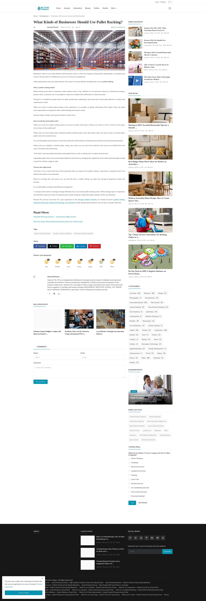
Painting (134, 475)
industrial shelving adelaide (83, 233)
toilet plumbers (165, 435)
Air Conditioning (137, 326)
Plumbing (134, 463)
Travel (149, 353)
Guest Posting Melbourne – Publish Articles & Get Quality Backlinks (56, 585)
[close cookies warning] (42, 578)
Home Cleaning (136, 458)
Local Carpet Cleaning (155, 426)
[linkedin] (152, 538)
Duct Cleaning (136, 312)
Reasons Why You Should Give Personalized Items (155, 41)
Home (58, 8)
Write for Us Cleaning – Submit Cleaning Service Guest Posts (93, 590)
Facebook (158, 358)
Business (149, 293)
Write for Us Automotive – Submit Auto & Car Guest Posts (138, 587)
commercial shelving (56, 203)
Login (157, 2)
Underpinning (135, 316)
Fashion (134, 363)
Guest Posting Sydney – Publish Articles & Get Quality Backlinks (55, 587)
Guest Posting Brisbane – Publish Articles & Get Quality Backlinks (127, 583)
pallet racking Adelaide (42, 233)
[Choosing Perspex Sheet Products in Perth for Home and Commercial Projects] (88, 553)
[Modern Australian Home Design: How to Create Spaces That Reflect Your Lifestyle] (150, 183)
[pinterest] (146, 538)
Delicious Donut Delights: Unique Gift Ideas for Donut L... (47, 333)
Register (163, 2)
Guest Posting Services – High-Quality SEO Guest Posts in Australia (105, 585)
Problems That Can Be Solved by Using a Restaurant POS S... (77, 333)
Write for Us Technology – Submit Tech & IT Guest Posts (100, 595)
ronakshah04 (134, 401)
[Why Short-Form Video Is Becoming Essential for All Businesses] (135, 80)
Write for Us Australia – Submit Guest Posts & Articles (98, 587)
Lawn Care (135, 479)
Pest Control (156, 303)
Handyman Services (138, 471)
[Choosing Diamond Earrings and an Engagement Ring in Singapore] (88, 565)
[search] (170, 8)
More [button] (113, 8)
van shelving (70, 203)
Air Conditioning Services (140, 488)
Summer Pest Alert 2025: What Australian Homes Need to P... (155, 29)
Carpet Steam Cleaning (138, 417)
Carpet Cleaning (137, 307)
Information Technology (151, 344)
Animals (67, 8)
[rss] (163, 538)
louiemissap (148, 45)
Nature (161, 353)
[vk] (157, 538)
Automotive (77, 8)
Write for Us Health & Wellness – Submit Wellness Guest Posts (55, 592)
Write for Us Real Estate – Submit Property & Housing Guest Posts (56, 595)
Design (162, 293)
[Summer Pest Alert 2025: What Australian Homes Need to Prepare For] (135, 32)
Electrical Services (137, 467)
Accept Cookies (23, 593)
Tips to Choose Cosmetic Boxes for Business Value (156, 66)
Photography (135, 298)
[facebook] (130, 538)
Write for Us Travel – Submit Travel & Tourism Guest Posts (142, 595)
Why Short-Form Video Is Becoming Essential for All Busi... (157, 78)
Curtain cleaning (155, 326)
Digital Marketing (137, 349)
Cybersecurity (135, 353)
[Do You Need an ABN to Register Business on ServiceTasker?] (150, 257)
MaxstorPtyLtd (53, 277)
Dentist (105, 8)
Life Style (135, 293)
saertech (146, 33)
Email (83, 353)
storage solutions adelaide (62, 233)
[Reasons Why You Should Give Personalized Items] (135, 44)
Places (133, 358)
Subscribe (167, 551)
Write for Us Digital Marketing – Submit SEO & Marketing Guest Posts (139, 590)
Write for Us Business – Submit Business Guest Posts (51, 590)
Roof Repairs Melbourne (148, 435)
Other (145, 358)
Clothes (97, 8)
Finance (156, 335)
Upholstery (151, 312)
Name (35, 353)
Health (134, 330)
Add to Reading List (119, 27)
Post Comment (40, 382)
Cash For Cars (134, 431)
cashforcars (147, 431)
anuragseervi (132, 240)
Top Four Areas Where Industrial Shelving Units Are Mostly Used (57, 221)
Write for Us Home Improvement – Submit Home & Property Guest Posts (103, 592)
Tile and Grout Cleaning (157, 307)
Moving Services (137, 483)
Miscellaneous (44, 16)
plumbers (133, 435)
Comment (37, 363)
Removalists (148, 321)
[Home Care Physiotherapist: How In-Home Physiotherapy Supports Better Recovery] (88, 540)
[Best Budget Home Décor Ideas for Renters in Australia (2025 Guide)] (150, 147)
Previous (132, 389)
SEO (165, 431)
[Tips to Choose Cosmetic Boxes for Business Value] (135, 68)
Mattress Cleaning (153, 316)
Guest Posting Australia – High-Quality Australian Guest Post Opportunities (77, 583)
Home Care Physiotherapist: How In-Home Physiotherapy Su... (110, 538)
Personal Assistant (138, 496)
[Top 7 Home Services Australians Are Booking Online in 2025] (150, 220)
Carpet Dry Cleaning (137, 421)
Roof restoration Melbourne (156, 421)
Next (168, 389)
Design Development (157, 349)
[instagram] (141, 538)
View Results (142, 503)
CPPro (146, 70)
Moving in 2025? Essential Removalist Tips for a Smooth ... (157, 54)
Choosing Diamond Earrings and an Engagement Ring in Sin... (108, 562)
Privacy (166, 595)
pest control (134, 440)
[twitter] (135, 538)
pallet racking (119, 200)
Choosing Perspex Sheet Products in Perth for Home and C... (110, 550)
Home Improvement (138, 303)
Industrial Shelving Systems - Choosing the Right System (54, 217)
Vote (132, 503)
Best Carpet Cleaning (137, 426)
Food (145, 335)
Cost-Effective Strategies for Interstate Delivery (110, 333)
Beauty (88, 8)
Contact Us (46, 583)
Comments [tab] (42, 347)
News (157, 339)
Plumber (134, 321)
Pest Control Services (139, 492)
